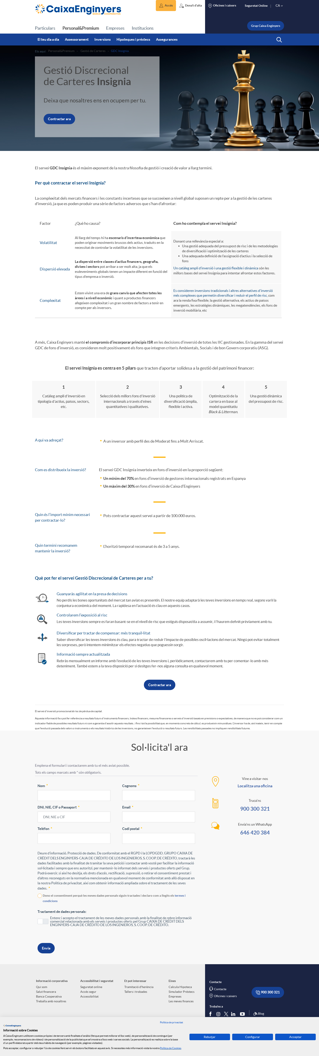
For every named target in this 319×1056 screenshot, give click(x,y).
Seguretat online (91, 987)
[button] (166, 5)
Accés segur (88, 991)
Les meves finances (181, 1001)
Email (126, 807)
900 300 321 (255, 809)
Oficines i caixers (225, 996)
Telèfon (43, 829)
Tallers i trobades (135, 991)
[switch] (43, 921)
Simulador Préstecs (181, 991)
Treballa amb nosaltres (51, 1001)
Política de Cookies (170, 1048)
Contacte (220, 989)
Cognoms (129, 786)
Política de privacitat (171, 1022)
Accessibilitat (89, 996)
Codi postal (130, 829)
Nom (41, 786)
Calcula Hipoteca (180, 987)
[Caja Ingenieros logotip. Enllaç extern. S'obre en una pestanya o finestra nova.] (12, 1026)
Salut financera (46, 991)
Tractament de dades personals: (62, 912)
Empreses (175, 996)
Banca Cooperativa (49, 996)
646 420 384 (255, 833)
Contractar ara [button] (59, 119)
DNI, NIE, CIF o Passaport (57, 807)
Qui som (41, 987)
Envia (46, 948)
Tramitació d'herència (138, 987)
